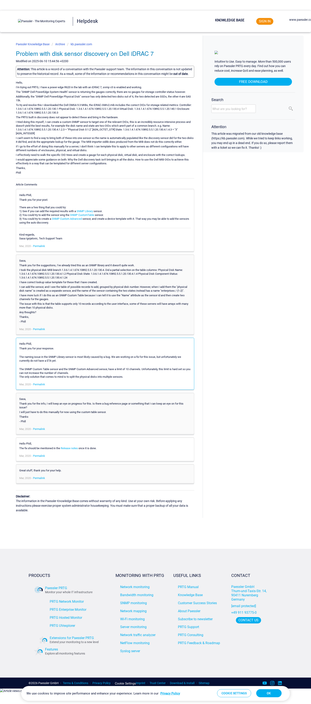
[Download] (147, 305)
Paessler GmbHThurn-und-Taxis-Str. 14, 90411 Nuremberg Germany (249, 593)
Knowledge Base (229, 20)
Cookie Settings (125, 683)
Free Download (253, 82)
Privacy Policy (101, 683)
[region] (155, 693)
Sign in (265, 21)
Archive (60, 44)
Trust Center (158, 683)
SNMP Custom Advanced (67, 218)
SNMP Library (85, 211)
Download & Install (182, 683)
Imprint (140, 683)
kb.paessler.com (81, 44)
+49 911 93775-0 (244, 613)
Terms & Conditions (75, 683)
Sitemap (204, 683)
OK (269, 693)
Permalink (39, 246)
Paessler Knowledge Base (33, 44)
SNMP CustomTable (82, 215)
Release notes (69, 448)
